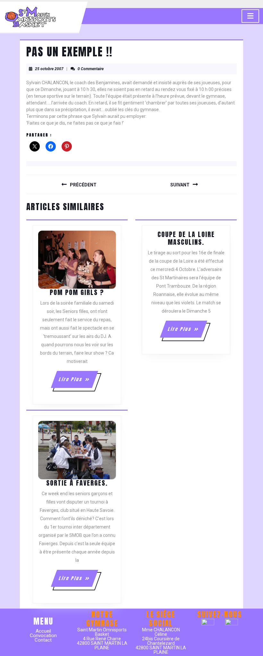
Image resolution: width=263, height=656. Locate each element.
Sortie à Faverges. (77, 483)
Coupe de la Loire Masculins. (186, 238)
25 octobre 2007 (49, 69)
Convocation (43, 635)
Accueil (43, 631)
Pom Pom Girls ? (77, 292)
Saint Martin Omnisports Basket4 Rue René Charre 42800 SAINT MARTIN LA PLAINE (102, 638)
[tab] (250, 16)
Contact (43, 640)
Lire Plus (78, 382)
